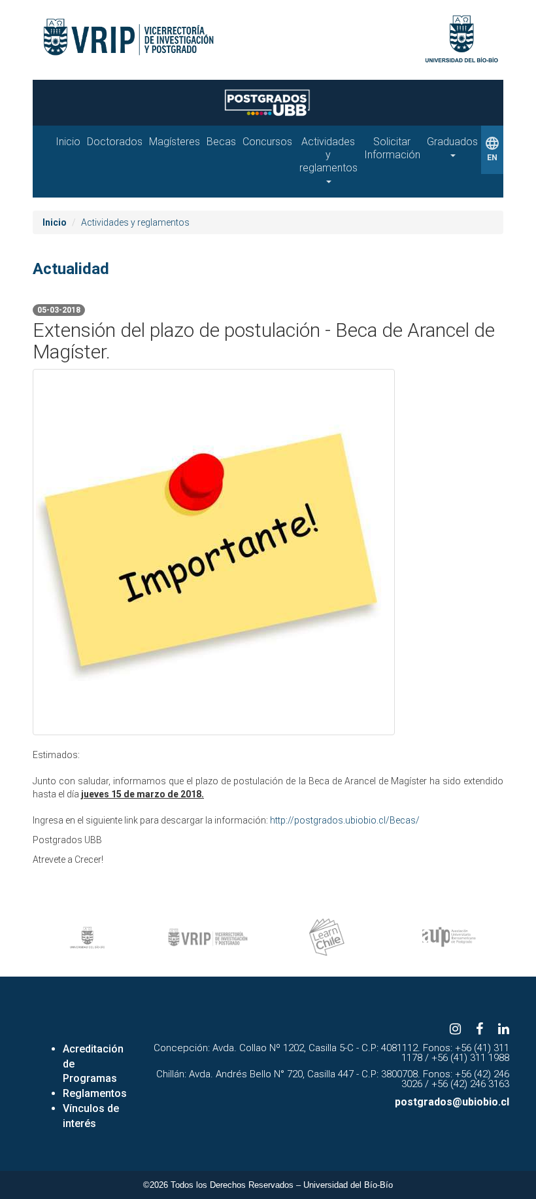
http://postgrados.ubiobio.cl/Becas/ (345, 820)
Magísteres (174, 141)
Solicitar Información (392, 148)
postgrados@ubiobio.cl (452, 1102)
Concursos (267, 141)
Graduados (452, 141)
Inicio (68, 141)
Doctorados (114, 141)
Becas (221, 141)
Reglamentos (95, 1093)
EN (492, 148)
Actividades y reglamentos (328, 154)
